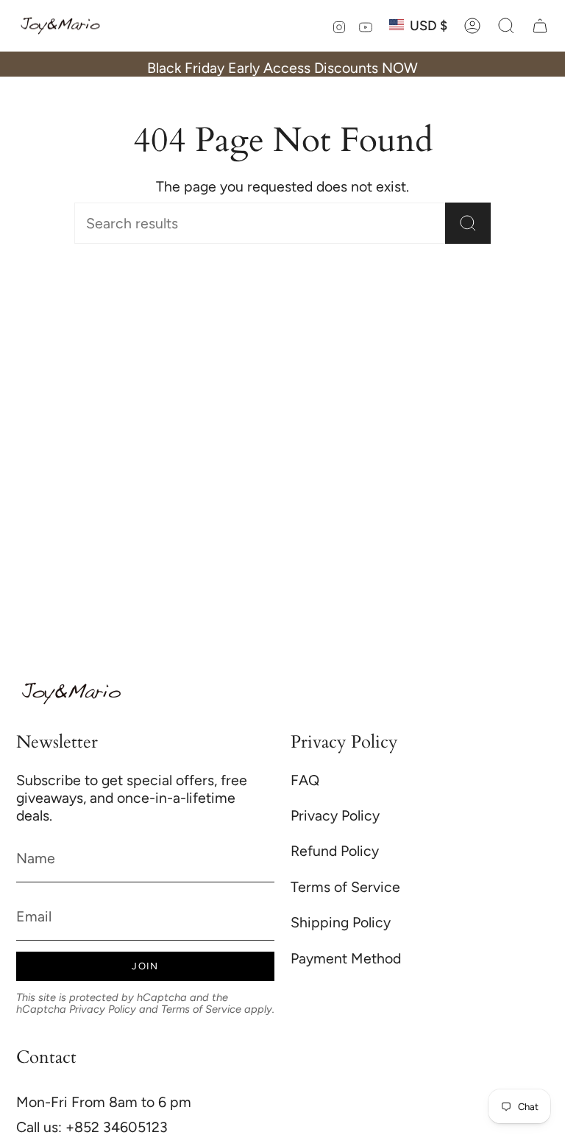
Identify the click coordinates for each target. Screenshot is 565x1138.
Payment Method (346, 958)
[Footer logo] (71, 693)
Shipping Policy (341, 922)
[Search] (468, 223)
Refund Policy (335, 851)
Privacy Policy (102, 1009)
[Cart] (540, 25)
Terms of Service (201, 1009)
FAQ (305, 780)
